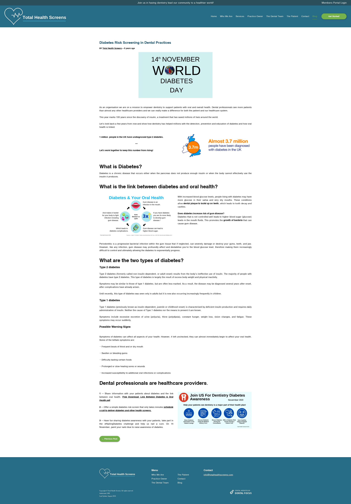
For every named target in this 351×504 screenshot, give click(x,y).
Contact (305, 16)
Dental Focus (243, 493)
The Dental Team (274, 16)
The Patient (292, 16)
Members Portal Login (334, 2)
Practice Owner (255, 16)
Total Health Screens (112, 48)
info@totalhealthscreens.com (218, 475)
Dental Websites (241, 490)
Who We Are (226, 16)
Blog (314, 16)
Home (214, 16)
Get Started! (334, 16)
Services (240, 16)
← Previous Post (109, 439)
